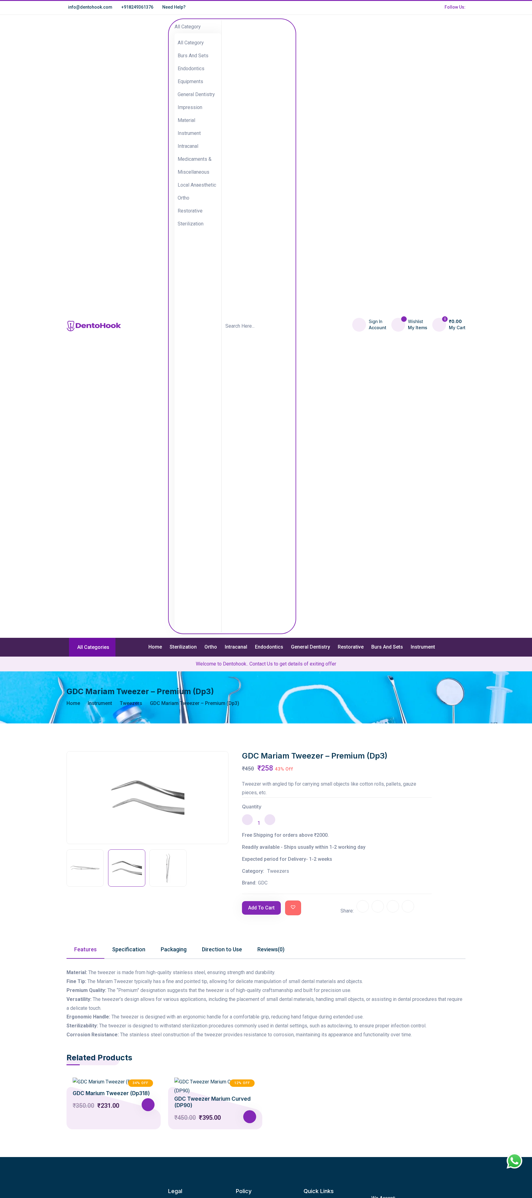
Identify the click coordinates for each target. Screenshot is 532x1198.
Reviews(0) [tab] (270, 949)
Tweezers (131, 703)
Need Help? (174, 7)
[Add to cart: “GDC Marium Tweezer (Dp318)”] (148, 1104)
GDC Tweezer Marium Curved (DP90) (212, 1102)
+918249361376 (137, 7)
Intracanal (236, 647)
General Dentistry (310, 647)
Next (222, 820)
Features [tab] (85, 949)
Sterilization (183, 647)
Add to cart (261, 908)
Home (155, 647)
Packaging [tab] (174, 949)
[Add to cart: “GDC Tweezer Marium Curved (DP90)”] (249, 1116)
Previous (72, 820)
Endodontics (269, 647)
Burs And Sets (387, 647)
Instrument (423, 647)
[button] (293, 907)
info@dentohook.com (90, 7)
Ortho (210, 647)
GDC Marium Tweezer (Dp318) (111, 1093)
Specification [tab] (128, 949)
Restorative (351, 647)
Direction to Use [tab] (222, 949)
